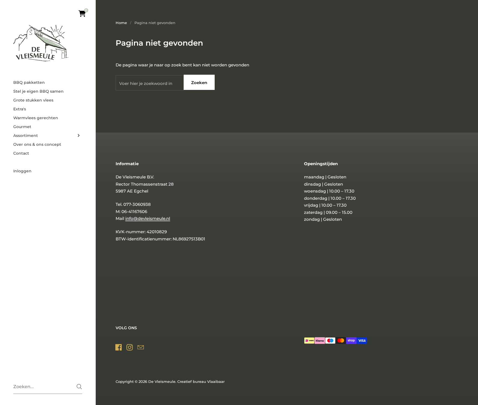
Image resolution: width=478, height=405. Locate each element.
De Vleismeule (161, 381)
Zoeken (199, 82)
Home (121, 22)
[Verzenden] (79, 387)
